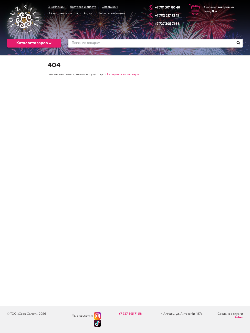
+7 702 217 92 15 (167, 16)
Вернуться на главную (123, 74)
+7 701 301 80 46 (167, 7)
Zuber (239, 317)
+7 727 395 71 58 (167, 24)
